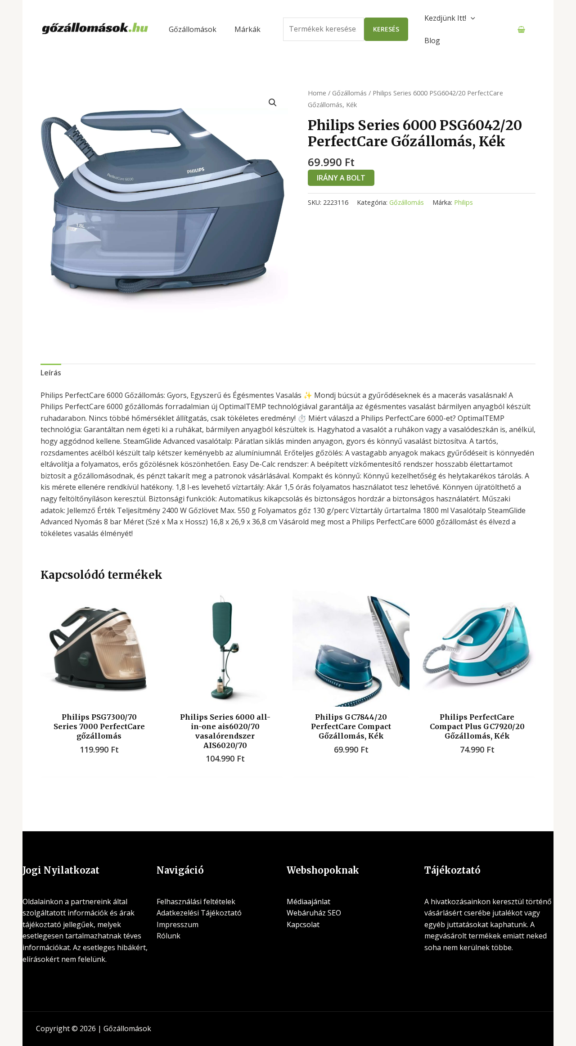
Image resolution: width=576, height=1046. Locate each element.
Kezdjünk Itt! (445, 18)
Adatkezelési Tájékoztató (199, 913)
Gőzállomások (192, 29)
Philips (463, 202)
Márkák (247, 29)
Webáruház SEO (314, 913)
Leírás (50, 373)
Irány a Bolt (341, 178)
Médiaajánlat (308, 901)
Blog (432, 40)
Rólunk (168, 936)
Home (317, 92)
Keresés (386, 29)
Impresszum (177, 924)
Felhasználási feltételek (196, 901)
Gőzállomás (349, 92)
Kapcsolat (303, 924)
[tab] (50, 373)
